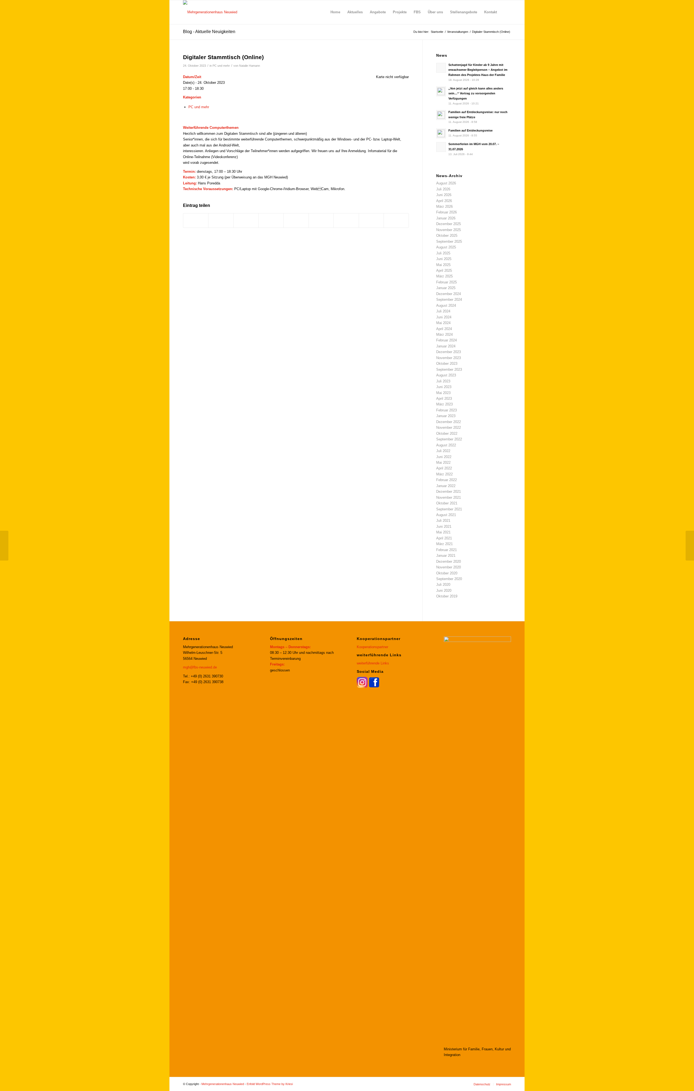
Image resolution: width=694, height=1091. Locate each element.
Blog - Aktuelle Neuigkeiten (209, 31)
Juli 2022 (443, 451)
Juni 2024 (443, 317)
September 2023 (449, 369)
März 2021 (444, 544)
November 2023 (448, 358)
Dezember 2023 (448, 352)
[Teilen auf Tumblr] (321, 220)
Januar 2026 (445, 218)
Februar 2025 (446, 282)
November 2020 (448, 567)
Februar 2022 (446, 480)
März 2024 (444, 334)
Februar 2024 (446, 340)
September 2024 (449, 299)
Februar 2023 (446, 410)
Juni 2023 (443, 387)
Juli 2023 (443, 381)
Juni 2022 (443, 457)
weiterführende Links (373, 663)
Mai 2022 (443, 462)
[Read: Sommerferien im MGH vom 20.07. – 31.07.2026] (441, 147)
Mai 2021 (443, 532)
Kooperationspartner (372, 647)
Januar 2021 (445, 556)
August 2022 (446, 445)
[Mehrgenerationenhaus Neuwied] (210, 12)
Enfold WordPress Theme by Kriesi (270, 1084)
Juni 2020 (443, 590)
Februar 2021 (446, 550)
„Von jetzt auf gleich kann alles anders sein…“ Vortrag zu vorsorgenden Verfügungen (475, 93)
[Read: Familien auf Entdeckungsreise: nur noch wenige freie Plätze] (441, 115)
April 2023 (444, 398)
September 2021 (449, 509)
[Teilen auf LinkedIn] (296, 220)
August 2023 (446, 375)
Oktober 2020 (446, 573)
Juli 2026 (443, 189)
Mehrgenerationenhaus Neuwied (222, 1084)
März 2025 (444, 276)
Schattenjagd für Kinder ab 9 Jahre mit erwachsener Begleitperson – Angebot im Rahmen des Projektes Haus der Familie (477, 70)
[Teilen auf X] (220, 220)
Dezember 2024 (448, 294)
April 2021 (444, 538)
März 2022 (444, 474)
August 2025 (446, 247)
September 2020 (449, 579)
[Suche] (505, 12)
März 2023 (444, 404)
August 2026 (446, 183)
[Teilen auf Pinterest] (271, 220)
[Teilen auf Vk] (346, 220)
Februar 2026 (446, 212)
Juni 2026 (443, 195)
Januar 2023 (445, 416)
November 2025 (448, 230)
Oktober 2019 (446, 596)
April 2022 (444, 468)
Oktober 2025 (446, 235)
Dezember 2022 (448, 422)
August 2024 (446, 305)
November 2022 (448, 427)
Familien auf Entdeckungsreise (470, 130)
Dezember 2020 (448, 561)
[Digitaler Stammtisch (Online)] (4, 546)
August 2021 (446, 515)
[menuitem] (335, 12)
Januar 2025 (445, 288)
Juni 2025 (443, 259)
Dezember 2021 (448, 491)
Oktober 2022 (446, 433)
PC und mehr (221, 65)
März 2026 (444, 206)
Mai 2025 (443, 265)
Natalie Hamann (249, 65)
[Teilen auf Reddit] (371, 220)
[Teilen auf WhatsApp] (246, 220)
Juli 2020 (443, 585)
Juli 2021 (443, 521)
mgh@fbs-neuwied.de (200, 667)
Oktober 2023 (446, 363)
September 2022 (449, 439)
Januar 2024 (445, 346)
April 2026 (444, 201)
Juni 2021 (443, 526)
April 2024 (444, 329)
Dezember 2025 (448, 224)
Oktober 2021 (446, 503)
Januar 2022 (445, 486)
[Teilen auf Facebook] (195, 220)
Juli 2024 (443, 311)
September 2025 (449, 241)
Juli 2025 (443, 253)
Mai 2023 (443, 393)
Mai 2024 (443, 323)
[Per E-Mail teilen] (396, 220)
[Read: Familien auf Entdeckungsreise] (441, 133)
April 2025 (444, 270)
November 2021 (448, 497)
